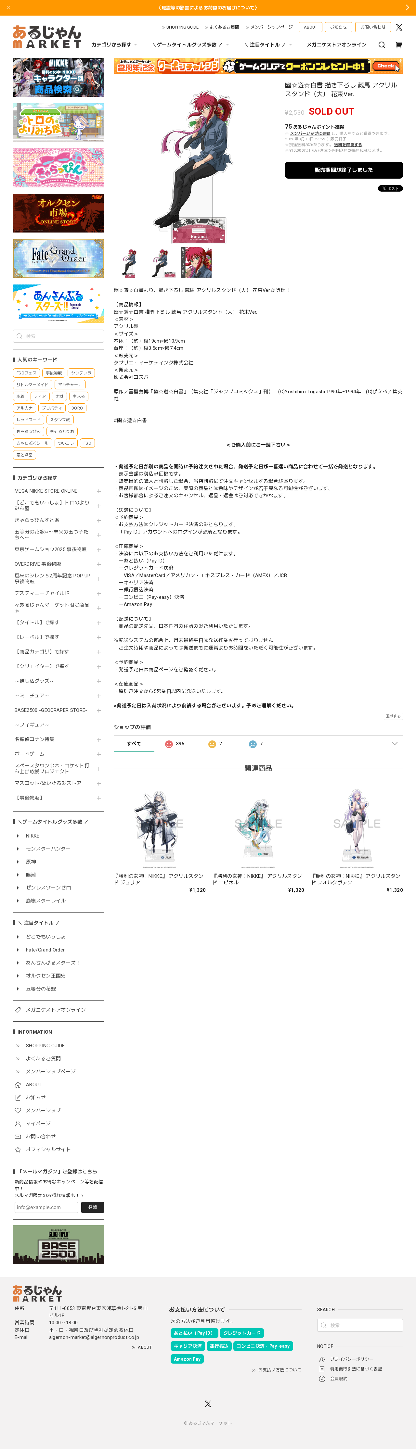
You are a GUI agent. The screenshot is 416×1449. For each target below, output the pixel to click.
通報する (393, 716)
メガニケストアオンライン (337, 45)
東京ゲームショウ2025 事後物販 (53, 549)
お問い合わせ (373, 27)
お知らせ (338, 27)
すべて (134, 743)
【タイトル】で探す (37, 622)
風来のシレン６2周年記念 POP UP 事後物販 (52, 579)
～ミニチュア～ (32, 696)
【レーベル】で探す (37, 637)
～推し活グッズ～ (35, 681)
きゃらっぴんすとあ (37, 520)
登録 (92, 1207)
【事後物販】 (30, 798)
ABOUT (310, 27)
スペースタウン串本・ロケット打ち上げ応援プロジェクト (52, 769)
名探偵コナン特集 (35, 739)
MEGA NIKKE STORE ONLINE (46, 491)
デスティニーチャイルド (42, 593)
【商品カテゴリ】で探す (42, 652)
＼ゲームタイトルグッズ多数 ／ (187, 45)
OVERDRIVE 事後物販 (38, 564)
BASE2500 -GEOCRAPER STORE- (51, 710)
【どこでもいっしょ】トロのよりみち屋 (52, 505)
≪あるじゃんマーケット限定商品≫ (52, 608)
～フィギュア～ (32, 725)
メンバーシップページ (272, 27)
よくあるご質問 (224, 27)
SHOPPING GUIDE (182, 27)
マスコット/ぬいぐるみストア (48, 783)
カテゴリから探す (112, 45)
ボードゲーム (30, 754)
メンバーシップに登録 (310, 133)
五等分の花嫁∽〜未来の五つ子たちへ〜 (51, 535)
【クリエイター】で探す (42, 666)
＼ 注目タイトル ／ (265, 45)
